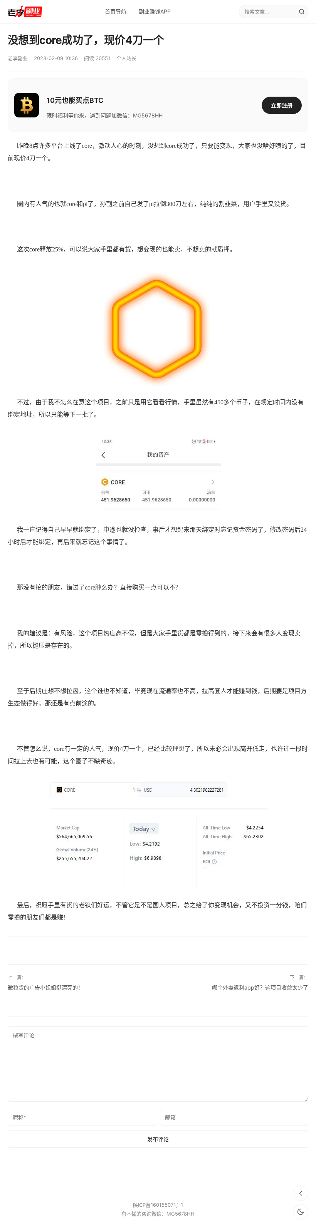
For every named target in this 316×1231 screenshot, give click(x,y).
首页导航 (115, 11)
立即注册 (281, 105)
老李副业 (18, 58)
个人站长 (126, 58)
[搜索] (301, 11)
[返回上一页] (300, 1193)
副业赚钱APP (155, 11)
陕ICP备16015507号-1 (158, 1205)
